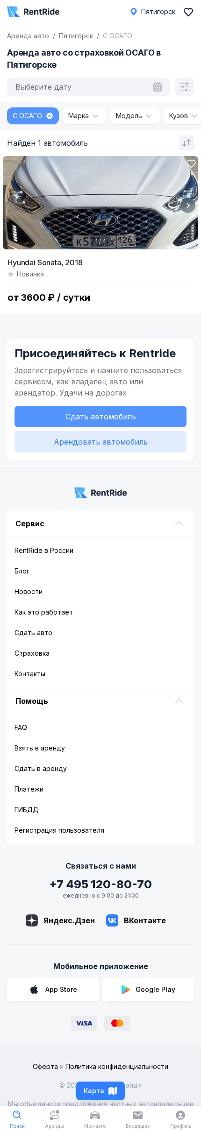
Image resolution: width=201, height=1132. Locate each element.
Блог (21, 571)
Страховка (32, 653)
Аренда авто (28, 36)
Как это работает (43, 612)
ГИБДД (26, 810)
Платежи (28, 789)
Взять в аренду (39, 748)
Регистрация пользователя (59, 830)
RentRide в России (43, 550)
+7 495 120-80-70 (100, 884)
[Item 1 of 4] (100, 202)
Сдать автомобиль (100, 416)
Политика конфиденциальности (116, 1066)
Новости (28, 591)
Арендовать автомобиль (101, 441)
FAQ (20, 727)
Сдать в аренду (40, 768)
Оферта (45, 1066)
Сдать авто (33, 633)
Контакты (29, 674)
